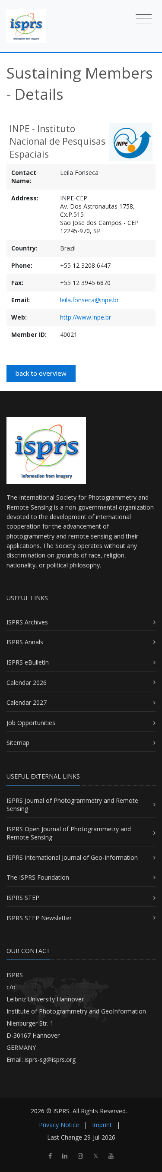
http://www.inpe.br (85, 317)
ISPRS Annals (24, 642)
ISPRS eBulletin (27, 662)
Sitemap (17, 742)
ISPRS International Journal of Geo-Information (72, 857)
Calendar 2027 (26, 702)
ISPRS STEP (22, 897)
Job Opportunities (30, 723)
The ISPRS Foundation (37, 877)
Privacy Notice (59, 1125)
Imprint (102, 1125)
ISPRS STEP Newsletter (39, 918)
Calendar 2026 (26, 682)
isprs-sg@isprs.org (50, 1059)
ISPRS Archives (27, 622)
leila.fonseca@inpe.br (89, 300)
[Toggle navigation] (143, 18)
